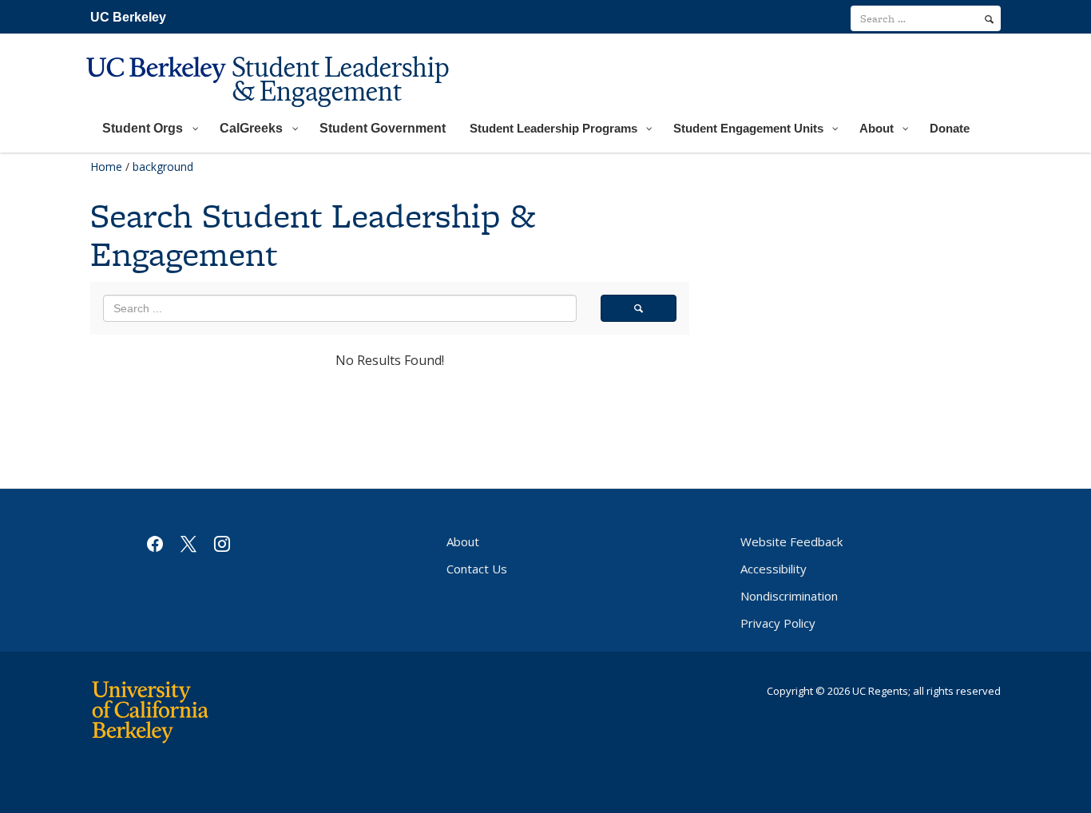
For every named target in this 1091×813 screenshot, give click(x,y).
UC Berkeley (128, 17)
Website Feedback (791, 541)
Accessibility (773, 569)
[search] (989, 19)
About (462, 541)
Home (106, 166)
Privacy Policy (777, 623)
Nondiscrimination (789, 596)
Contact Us (476, 569)
